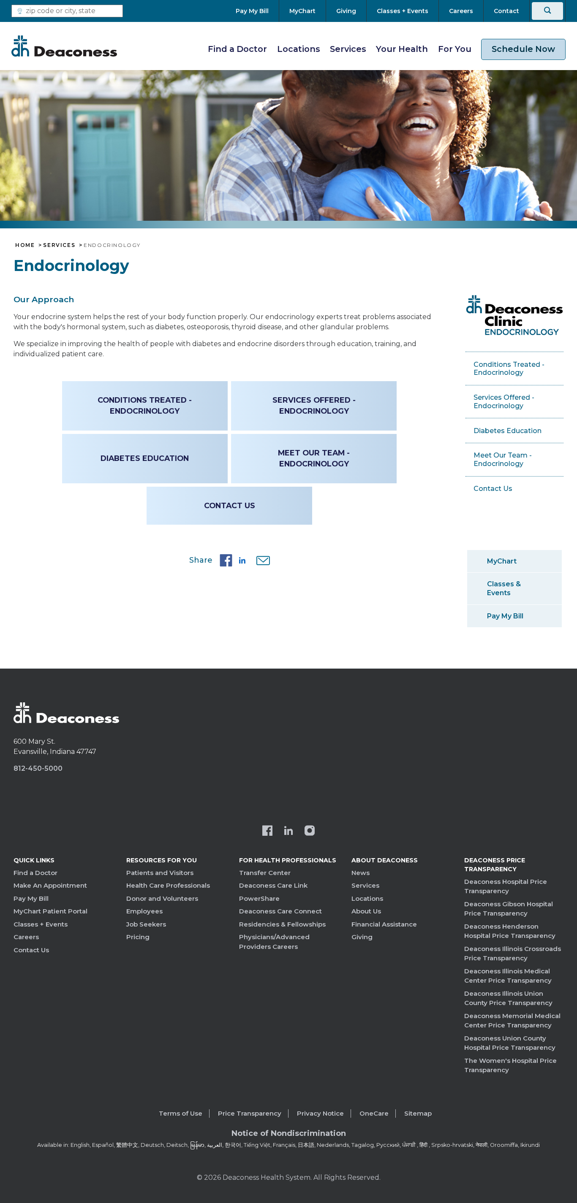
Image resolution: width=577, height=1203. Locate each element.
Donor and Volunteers (162, 898)
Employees (144, 911)
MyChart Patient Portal (50, 911)
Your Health (402, 49)
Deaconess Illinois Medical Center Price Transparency (508, 976)
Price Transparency (249, 1113)
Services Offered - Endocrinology (314, 405)
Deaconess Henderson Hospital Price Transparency (509, 931)
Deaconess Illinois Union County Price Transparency (508, 998)
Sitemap (418, 1113)
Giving (362, 937)
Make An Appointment (50, 885)
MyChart (502, 561)
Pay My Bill (505, 616)
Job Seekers (146, 924)
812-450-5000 (38, 768)
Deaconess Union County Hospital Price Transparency (509, 1043)
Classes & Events (504, 588)
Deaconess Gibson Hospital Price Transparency (508, 909)
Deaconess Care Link (273, 885)
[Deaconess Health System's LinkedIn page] (288, 831)
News (360, 873)
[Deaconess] (64, 46)
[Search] (547, 11)
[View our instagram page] (309, 831)
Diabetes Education (145, 458)
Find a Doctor (237, 49)
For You (454, 49)
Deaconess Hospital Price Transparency (505, 886)
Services (348, 49)
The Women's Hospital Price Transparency (510, 1065)
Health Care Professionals (168, 885)
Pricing (138, 937)
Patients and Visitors (159, 873)
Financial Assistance (384, 924)
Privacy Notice (320, 1113)
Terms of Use (180, 1113)
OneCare (374, 1113)
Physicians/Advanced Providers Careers (274, 942)
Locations (298, 49)
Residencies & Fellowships (282, 924)
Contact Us (229, 505)
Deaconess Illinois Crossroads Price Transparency (512, 953)
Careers (26, 937)
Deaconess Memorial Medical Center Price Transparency (512, 1021)
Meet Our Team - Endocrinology (314, 458)
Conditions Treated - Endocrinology (145, 405)
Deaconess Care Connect (280, 911)
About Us (366, 911)
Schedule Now (523, 49)
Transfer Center (265, 873)
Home (25, 245)
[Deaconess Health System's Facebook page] (267, 831)
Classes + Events (41, 924)
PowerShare (259, 898)
